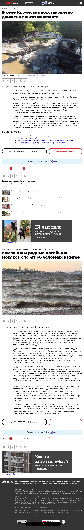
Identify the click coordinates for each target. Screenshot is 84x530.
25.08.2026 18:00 (7, 249)
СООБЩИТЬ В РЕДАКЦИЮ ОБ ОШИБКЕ (65, 484)
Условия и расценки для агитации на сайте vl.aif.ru (33, 484)
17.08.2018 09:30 (7, 9)
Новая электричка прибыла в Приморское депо (27, 205)
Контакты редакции (22, 481)
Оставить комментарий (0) (65, 151)
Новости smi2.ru (9, 243)
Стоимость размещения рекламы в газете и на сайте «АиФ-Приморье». (55, 481)
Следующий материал (43, 524)
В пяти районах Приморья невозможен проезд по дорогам (45, 140)
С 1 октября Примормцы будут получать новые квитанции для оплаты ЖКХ (37, 198)
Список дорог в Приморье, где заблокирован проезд (42, 143)
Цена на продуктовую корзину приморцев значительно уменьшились (35, 191)
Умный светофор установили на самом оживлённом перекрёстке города (36, 212)
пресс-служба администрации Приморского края (34, 75)
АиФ (17, 316)
